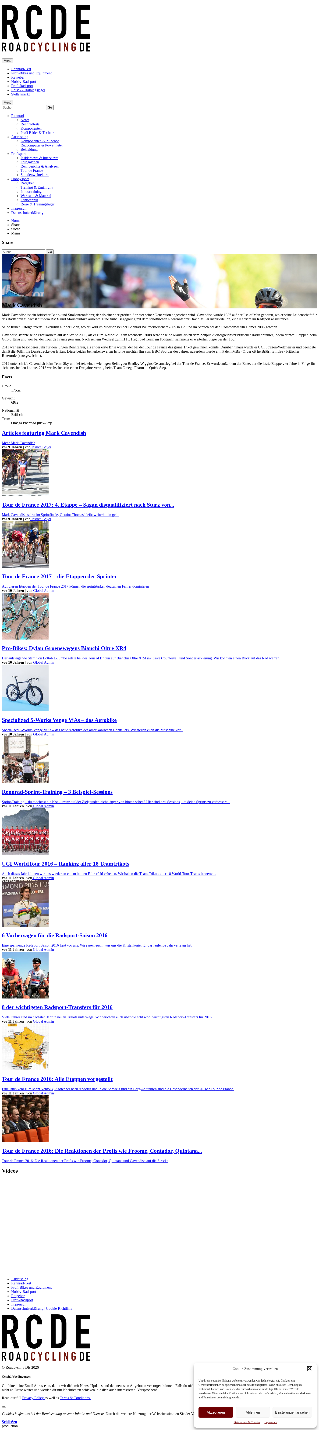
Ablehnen (253, 1412)
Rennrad (17, 116)
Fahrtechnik (29, 200)
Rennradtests (30, 124)
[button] (309, 1368)
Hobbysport (20, 179)
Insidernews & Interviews (39, 158)
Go (50, 107)
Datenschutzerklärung (27, 213)
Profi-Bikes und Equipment (31, 73)
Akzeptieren (216, 1412)
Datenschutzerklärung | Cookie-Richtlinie (41, 1308)
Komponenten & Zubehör (40, 141)
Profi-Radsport (22, 86)
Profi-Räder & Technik (37, 133)
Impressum (271, 1422)
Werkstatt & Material (36, 196)
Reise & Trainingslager (28, 90)
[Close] (4, 1407)
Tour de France (32, 170)
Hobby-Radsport (23, 82)
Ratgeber (18, 77)
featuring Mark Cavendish (44, 433)
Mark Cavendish (18, 443)
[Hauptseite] (46, 49)
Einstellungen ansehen (292, 1412)
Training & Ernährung (37, 187)
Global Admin (43, 590)
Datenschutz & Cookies (247, 1422)
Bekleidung (29, 149)
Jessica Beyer (40, 447)
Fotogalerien (30, 162)
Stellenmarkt (20, 94)
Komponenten (31, 128)
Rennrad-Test (21, 69)
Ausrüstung (19, 137)
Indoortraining (31, 192)
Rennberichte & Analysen (40, 166)
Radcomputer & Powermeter (42, 145)
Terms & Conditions (75, 1398)
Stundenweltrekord (35, 175)
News (25, 120)
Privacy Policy (33, 1398)
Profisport (18, 154)
